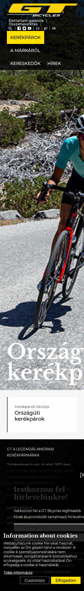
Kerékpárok (25, 37)
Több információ (18, 573)
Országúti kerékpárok (30, 416)
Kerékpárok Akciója (32, 407)
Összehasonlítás (23, 24)
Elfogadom (66, 580)
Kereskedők (25, 63)
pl (45, 28)
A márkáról (25, 50)
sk (54, 28)
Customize (35, 580)
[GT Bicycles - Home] (42, 9)
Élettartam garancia (26, 21)
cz (38, 28)
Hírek (54, 63)
